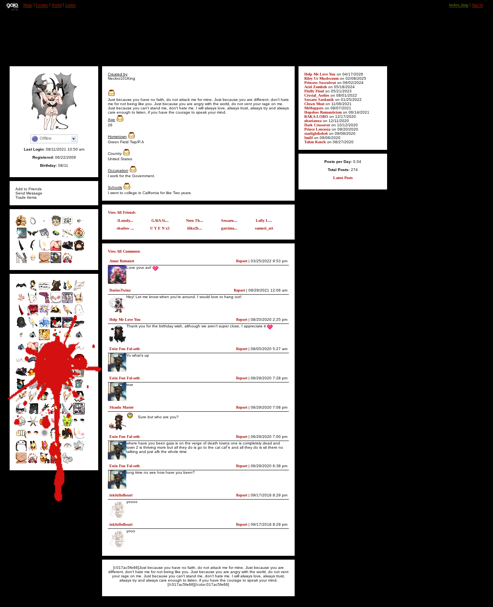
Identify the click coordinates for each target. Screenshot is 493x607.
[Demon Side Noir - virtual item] (33, 237)
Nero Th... (194, 220)
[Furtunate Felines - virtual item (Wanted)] (67, 290)
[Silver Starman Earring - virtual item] (33, 225)
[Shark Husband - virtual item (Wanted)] (67, 327)
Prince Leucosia (317, 129)
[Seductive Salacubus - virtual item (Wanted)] (21, 314)
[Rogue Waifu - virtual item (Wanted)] (79, 351)
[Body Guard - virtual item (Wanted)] (44, 388)
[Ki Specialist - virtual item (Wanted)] (21, 302)
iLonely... (125, 220)
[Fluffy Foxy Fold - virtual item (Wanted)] (67, 462)
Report (241, 261)
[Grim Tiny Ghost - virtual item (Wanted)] (21, 327)
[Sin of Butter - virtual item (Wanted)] (56, 314)
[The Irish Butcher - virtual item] (21, 237)
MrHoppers (314, 108)
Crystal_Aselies (316, 95)
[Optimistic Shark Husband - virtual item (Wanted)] (56, 327)
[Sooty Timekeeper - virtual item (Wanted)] (44, 438)
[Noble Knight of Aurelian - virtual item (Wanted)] (21, 401)
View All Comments (124, 251)
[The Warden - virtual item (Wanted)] (56, 413)
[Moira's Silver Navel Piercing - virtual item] (44, 225)
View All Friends (122, 212)
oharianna (313, 121)
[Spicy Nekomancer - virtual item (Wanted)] (56, 290)
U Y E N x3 (159, 228)
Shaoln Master (121, 407)
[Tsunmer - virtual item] (56, 250)
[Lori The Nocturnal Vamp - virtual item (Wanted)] (21, 290)
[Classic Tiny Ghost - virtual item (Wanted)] (79, 314)
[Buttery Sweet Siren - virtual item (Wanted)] (44, 339)
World (57, 5)
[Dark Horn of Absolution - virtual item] (33, 250)
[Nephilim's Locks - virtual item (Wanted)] (33, 290)
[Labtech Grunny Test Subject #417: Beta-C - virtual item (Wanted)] (44, 450)
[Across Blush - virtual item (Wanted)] (79, 438)
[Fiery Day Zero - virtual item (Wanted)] (44, 462)
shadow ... (125, 228)
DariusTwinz (120, 290)
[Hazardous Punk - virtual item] (56, 237)
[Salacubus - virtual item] (21, 250)
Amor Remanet (121, 261)
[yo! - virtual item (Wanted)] (44, 290)
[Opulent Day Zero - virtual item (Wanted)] (21, 388)
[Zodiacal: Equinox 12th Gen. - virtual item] (79, 237)
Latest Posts (343, 178)
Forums (42, 5)
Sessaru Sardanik (319, 99)
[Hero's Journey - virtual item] (67, 225)
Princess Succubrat (320, 82)
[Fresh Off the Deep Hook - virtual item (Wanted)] (56, 339)
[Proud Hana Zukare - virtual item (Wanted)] (56, 462)
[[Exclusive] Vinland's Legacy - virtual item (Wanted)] (67, 388)
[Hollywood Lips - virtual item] (44, 250)
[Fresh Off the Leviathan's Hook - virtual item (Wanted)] (21, 339)
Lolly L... (264, 220)
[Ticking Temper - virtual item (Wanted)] (44, 364)
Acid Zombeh (315, 87)
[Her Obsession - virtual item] (67, 262)
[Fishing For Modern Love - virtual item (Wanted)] (33, 339)
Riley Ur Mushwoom (321, 78)
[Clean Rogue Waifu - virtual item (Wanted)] (21, 364)
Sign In (477, 5)
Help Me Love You (125, 319)
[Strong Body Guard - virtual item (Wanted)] (21, 425)
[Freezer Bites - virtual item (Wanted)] (79, 290)
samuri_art (264, 228)
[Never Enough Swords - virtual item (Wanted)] (33, 425)
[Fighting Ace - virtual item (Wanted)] (33, 364)
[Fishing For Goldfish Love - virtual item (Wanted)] (67, 339)
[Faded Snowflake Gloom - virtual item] (79, 225)
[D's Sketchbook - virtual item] (44, 237)
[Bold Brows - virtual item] (67, 237)
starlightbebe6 (316, 133)
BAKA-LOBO (316, 116)
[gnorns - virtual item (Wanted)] (79, 302)
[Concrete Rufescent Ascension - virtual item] (21, 262)
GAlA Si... (160, 220)
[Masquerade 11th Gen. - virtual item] (21, 225)
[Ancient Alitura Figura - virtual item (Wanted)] (44, 314)
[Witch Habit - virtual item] (67, 250)
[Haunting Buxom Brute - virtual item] (33, 262)
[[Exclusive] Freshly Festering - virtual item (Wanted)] (44, 302)
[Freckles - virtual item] (44, 262)
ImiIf (308, 138)
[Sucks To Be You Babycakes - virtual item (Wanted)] (56, 450)
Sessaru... (229, 220)
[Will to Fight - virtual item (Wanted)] (67, 364)
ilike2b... (194, 228)
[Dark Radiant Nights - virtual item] (56, 262)
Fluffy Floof (314, 91)
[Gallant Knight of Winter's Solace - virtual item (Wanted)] (44, 401)
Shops (27, 5)
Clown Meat (314, 104)
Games (70, 5)
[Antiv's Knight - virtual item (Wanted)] (44, 413)
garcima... (229, 228)
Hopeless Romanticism (323, 112)
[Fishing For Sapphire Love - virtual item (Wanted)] (21, 351)
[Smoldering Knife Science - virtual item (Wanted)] (67, 314)
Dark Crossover (317, 125)
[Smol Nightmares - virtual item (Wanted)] (33, 302)
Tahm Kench (315, 142)
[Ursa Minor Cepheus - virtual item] (79, 250)
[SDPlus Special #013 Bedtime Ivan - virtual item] (56, 225)
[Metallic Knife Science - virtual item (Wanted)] (33, 327)
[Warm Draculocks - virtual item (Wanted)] (79, 364)
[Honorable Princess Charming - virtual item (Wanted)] (79, 401)
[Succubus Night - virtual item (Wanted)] (33, 314)
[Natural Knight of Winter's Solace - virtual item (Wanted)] (79, 388)
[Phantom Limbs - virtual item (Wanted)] (67, 302)
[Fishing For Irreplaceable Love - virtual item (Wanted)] (79, 339)
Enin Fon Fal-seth (124, 349)
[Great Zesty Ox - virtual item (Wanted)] (56, 302)
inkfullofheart (120, 495)
